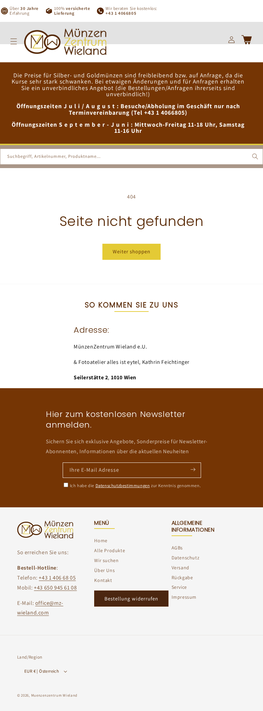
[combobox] (131, 156)
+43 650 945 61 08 (55, 587)
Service (179, 587)
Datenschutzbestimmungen (123, 485)
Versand (180, 567)
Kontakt (103, 580)
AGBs (177, 548)
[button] (13, 41)
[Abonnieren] (192, 469)
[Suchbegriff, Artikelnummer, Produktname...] (255, 156)
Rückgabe (182, 577)
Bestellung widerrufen (131, 598)
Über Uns (104, 570)
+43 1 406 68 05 (57, 577)
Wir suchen (106, 560)
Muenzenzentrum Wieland (54, 695)
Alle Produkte (109, 550)
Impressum (184, 597)
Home (100, 540)
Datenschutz (186, 558)
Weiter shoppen (131, 251)
